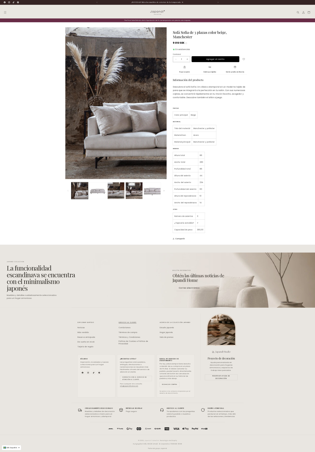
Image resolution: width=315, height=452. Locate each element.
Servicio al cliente (127, 322)
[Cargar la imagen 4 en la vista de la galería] (134, 190)
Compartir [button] (180, 238)
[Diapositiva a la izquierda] (68, 190)
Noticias (81, 327)
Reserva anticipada (86, 337)
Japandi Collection (152, 440)
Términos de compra (128, 332)
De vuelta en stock (86, 342)
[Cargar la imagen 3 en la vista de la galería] (116, 190)
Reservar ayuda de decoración (221, 377)
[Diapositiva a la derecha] (164, 190)
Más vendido (83, 332)
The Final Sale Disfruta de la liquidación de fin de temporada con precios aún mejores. (157, 20)
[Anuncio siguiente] (218, 2)
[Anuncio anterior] (97, 2)
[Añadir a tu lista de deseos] (244, 59)
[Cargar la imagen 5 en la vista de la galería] (152, 190)
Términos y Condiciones (129, 337)
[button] (5, 12)
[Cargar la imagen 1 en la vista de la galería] (79, 190)
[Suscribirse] (217, 288)
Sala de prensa (166, 337)
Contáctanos (125, 327)
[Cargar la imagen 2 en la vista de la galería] (97, 190)
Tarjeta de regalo (85, 347)
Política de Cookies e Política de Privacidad (133, 342)
